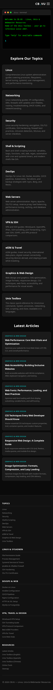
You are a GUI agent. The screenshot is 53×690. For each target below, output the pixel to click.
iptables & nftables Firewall (13, 566)
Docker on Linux (8, 587)
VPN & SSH (6, 530)
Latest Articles (7, 651)
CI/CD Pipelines (8, 594)
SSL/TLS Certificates (10, 573)
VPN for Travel (8, 633)
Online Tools (7, 665)
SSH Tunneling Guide (10, 622)
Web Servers (7, 527)
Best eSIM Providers (10, 629)
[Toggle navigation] (48, 4)
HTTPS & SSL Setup (10, 601)
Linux (4, 509)
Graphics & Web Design (11, 537)
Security (5, 516)
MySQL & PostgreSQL (11, 605)
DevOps (5, 523)
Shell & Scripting (8, 520)
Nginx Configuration (10, 598)
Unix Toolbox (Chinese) (11, 661)
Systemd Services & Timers (13, 562)
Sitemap (5, 668)
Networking (7, 513)
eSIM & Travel (7, 534)
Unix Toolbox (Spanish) (11, 658)
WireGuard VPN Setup (11, 619)
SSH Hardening (8, 569)
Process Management (11, 559)
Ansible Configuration (11, 590)
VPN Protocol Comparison (12, 626)
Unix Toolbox (7, 541)
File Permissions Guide (11, 555)
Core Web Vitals (8, 637)
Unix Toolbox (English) (11, 654)
